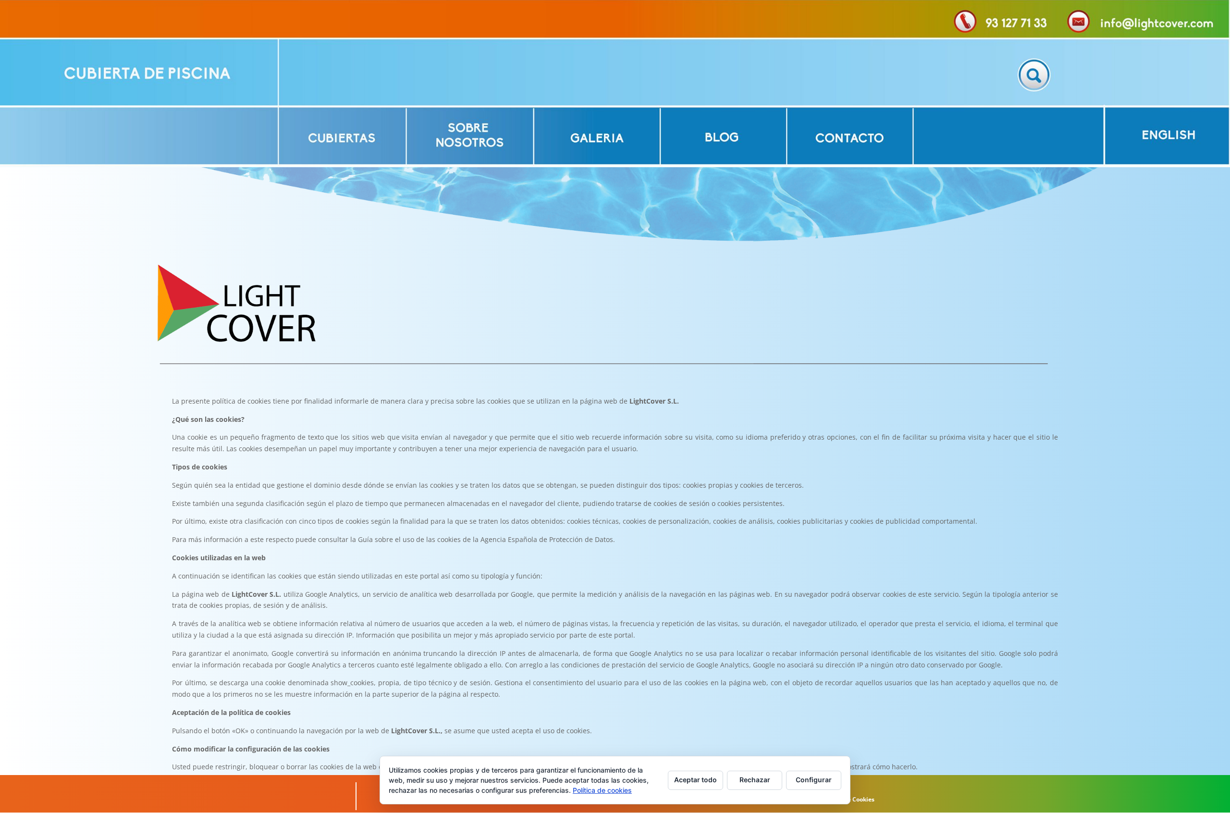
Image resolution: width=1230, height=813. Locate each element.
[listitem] (139, 72)
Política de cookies (602, 790)
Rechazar (754, 780)
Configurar (814, 780)
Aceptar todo (695, 780)
